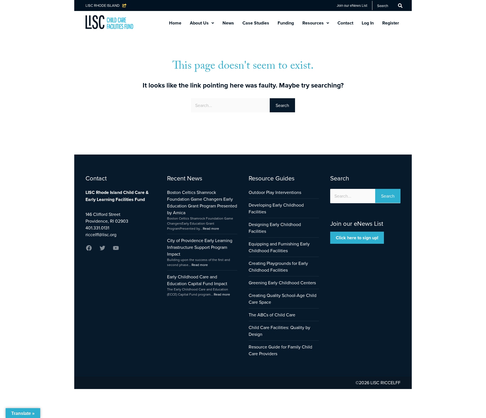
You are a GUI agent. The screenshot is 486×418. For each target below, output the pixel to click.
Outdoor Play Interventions (275, 192)
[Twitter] (102, 250)
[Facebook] (89, 250)
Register (390, 23)
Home (175, 23)
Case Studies (255, 23)
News (228, 23)
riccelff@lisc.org (101, 234)
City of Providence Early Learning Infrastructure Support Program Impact (199, 247)
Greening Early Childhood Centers (282, 283)
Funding (286, 23)
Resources (313, 23)
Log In (368, 23)
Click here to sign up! (357, 237)
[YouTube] (115, 250)
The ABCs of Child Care (272, 315)
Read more (211, 228)
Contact (345, 23)
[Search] (400, 6)
